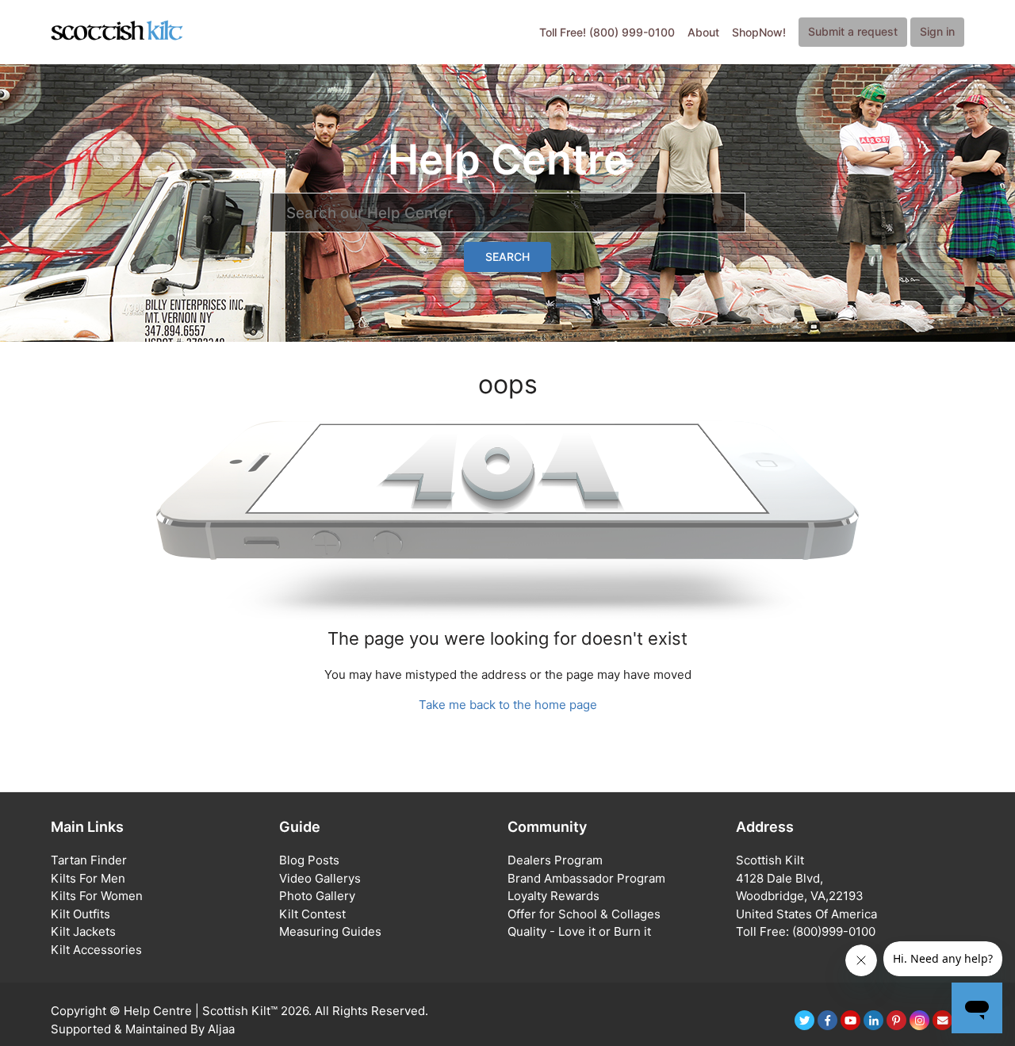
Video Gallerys (320, 878)
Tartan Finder (89, 860)
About (703, 32)
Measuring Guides (330, 931)
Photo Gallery (317, 895)
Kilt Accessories (96, 949)
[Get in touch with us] (942, 1020)
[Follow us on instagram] (919, 1020)
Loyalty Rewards (553, 895)
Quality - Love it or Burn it (579, 931)
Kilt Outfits (80, 913)
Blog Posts (309, 860)
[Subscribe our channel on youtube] (850, 1020)
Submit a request (853, 31)
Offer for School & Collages (584, 913)
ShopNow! (759, 32)
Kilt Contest (312, 913)
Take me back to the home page (508, 704)
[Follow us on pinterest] (896, 1020)
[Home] (117, 31)
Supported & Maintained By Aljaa (143, 1028)
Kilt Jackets (83, 931)
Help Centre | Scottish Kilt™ (201, 1010)
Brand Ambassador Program (586, 878)
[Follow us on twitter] (804, 1020)
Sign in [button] (937, 31)
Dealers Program (555, 860)
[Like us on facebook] (827, 1020)
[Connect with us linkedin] (873, 1020)
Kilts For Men (88, 878)
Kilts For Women (97, 895)
